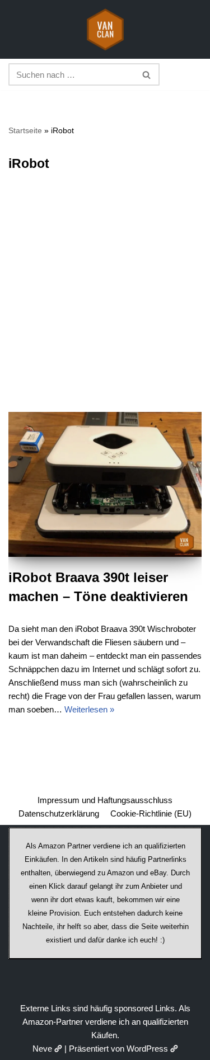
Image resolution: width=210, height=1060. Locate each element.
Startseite (25, 130)
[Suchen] (147, 74)
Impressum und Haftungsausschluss (105, 800)
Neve (42, 1048)
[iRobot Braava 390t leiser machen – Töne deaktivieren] (105, 484)
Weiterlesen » (89, 709)
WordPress (147, 1048)
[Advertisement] (105, 301)
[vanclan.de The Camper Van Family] (105, 29)
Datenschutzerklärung (58, 813)
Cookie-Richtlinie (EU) (151, 813)
